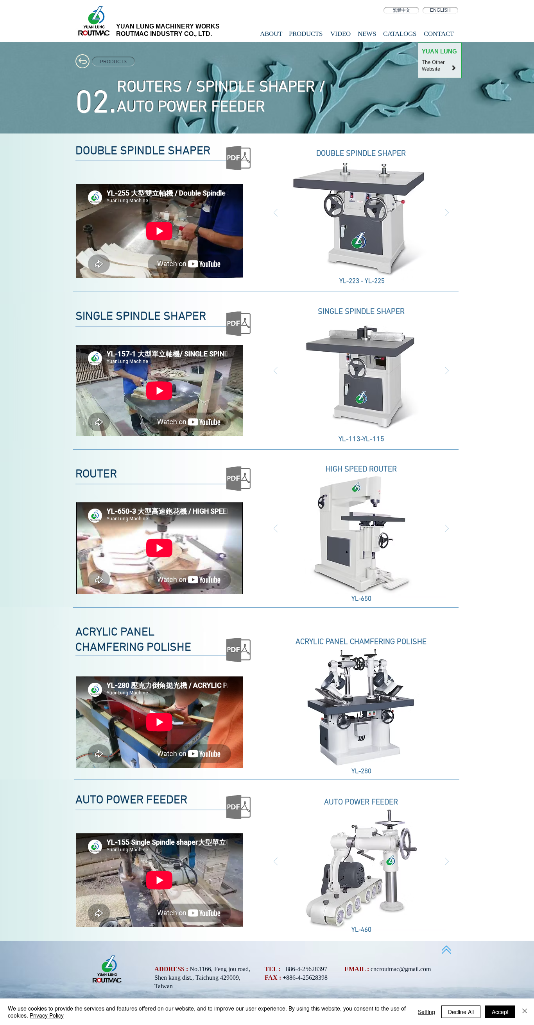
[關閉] (524, 1012)
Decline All (461, 1012)
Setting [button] (426, 1012)
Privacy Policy (47, 1015)
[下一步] (447, 213)
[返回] (276, 213)
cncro (377, 969)
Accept (500, 1012)
